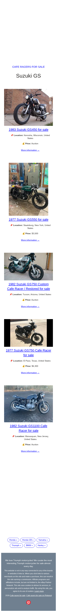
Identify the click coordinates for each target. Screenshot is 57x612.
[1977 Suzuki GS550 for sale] (28, 215)
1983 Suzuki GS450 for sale (28, 129)
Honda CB (27, 540)
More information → (30, 150)
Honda (12, 540)
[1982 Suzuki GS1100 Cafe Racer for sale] (28, 421)
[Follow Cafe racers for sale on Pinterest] (28, 604)
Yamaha (42, 540)
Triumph (15, 545)
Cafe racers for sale (28, 66)
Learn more (39, 591)
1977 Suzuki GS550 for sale (28, 219)
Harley (41, 545)
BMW (28, 545)
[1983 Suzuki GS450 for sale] (28, 125)
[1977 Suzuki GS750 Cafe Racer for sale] (28, 346)
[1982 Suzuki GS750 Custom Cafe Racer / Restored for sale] (28, 279)
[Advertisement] (28, 30)
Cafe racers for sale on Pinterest (39, 595)
